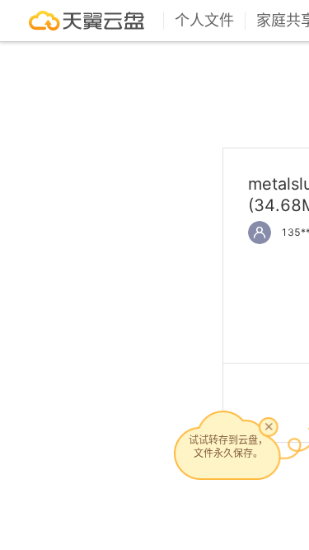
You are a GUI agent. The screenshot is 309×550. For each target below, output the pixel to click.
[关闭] (269, 426)
